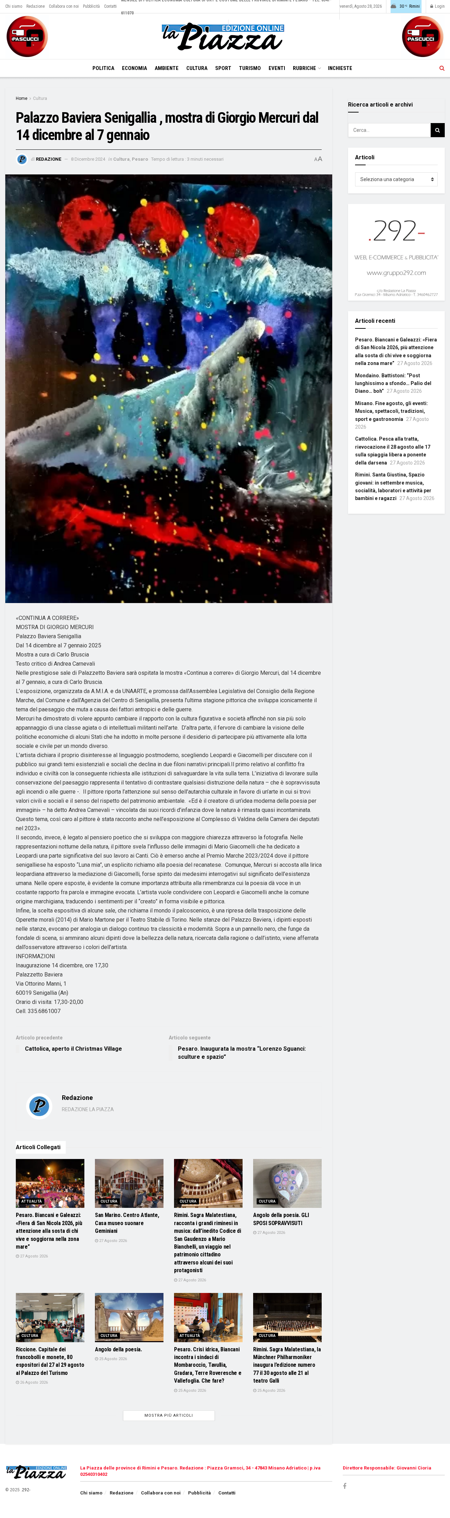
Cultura (196, 68)
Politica (103, 68)
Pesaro (140, 159)
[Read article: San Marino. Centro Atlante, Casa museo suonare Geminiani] (129, 1183)
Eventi (277, 68)
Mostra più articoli (168, 1415)
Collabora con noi (64, 6)
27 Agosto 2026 (33, 1256)
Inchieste (340, 68)
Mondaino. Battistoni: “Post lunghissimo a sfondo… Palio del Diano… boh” (393, 383)
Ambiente (167, 68)
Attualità (31, 1201)
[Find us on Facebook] (344, 1486)
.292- (25, 1489)
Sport (223, 68)
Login (439, 6)
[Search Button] (442, 68)
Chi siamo (13, 6)
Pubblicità (91, 6)
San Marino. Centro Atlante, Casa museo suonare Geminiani (127, 1223)
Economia (134, 68)
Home (21, 98)
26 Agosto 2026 (33, 1382)
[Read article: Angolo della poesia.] (129, 1317)
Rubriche (304, 68)
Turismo (250, 68)
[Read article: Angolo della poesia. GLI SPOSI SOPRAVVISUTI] (287, 1183)
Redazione (35, 6)
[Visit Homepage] (225, 36)
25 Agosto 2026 (112, 1359)
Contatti (110, 6)
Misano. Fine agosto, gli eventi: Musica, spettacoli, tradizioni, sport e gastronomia (391, 411)
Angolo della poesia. (118, 1349)
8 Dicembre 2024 (88, 159)
